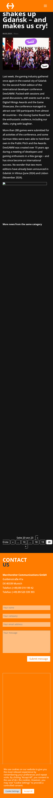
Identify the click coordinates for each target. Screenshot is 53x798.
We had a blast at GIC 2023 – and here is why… (24, 469)
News (16, 33)
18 (36, 542)
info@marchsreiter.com (16, 596)
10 (24, 542)
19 (42, 542)
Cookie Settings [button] (12, 791)
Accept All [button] (28, 791)
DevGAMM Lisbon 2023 (18, 266)
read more (12, 319)
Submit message (38, 658)
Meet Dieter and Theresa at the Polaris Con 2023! (23, 367)
